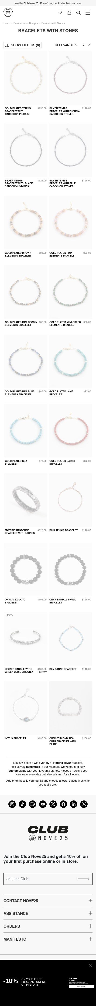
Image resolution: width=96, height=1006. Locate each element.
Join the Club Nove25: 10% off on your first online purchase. (48, 3)
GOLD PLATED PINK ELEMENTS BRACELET (62, 254)
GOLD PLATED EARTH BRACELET (62, 462)
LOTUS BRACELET (15, 738)
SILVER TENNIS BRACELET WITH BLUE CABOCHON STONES (62, 183)
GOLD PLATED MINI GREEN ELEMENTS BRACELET (65, 323)
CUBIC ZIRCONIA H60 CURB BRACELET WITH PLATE (62, 741)
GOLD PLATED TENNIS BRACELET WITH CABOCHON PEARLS (18, 111)
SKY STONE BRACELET (62, 669)
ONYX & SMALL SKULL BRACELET (62, 601)
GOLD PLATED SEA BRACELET (16, 462)
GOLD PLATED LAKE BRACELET (61, 393)
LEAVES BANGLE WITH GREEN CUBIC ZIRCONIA (19, 670)
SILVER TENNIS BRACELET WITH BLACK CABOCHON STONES (19, 183)
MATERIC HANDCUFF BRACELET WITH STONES (20, 531)
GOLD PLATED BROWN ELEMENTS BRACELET (18, 254)
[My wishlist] (60, 12)
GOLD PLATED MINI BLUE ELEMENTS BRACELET (19, 393)
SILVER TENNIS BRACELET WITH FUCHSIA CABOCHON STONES (64, 111)
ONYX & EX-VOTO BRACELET (15, 601)
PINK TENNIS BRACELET (63, 530)
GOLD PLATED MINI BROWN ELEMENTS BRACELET (21, 323)
